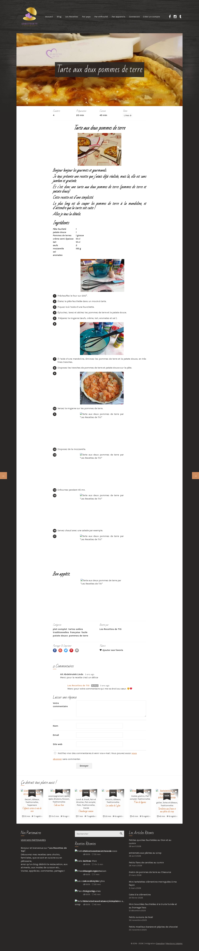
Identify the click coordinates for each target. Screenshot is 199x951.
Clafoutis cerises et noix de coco (32, 809)
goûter (159, 802)
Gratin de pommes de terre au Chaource (150, 872)
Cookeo (134, 796)
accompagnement (56, 796)
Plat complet (60, 629)
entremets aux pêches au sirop (145, 852)
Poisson (65, 799)
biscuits (108, 799)
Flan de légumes (140, 802)
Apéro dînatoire (55, 799)
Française (75, 632)
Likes (127, 115)
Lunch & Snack (82, 799)
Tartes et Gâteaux (170, 802)
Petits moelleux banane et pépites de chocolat (153, 926)
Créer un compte (151, 16)
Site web (57, 744)
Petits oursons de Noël (141, 917)
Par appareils (118, 16)
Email (56, 735)
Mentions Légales (174, 943)
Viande (86, 808)
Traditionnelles (61, 632)
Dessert (28, 799)
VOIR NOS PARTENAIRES (33, 840)
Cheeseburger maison (86, 811)
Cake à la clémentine (140, 894)
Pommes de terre (78, 635)
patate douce (60, 635)
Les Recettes (71, 16)
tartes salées (75, 629)
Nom (55, 725)
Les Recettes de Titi (78, 685)
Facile (84, 632)
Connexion (134, 16)
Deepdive (160, 943)
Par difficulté (101, 16)
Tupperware (32, 805)
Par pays (86, 16)
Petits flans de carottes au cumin (146, 862)
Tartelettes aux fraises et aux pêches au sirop (167, 810)
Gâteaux (35, 799)
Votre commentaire (60, 705)
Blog (59, 16)
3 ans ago (89, 674)
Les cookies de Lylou (113, 805)
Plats (79, 805)
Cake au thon (59, 805)
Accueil (49, 16)
